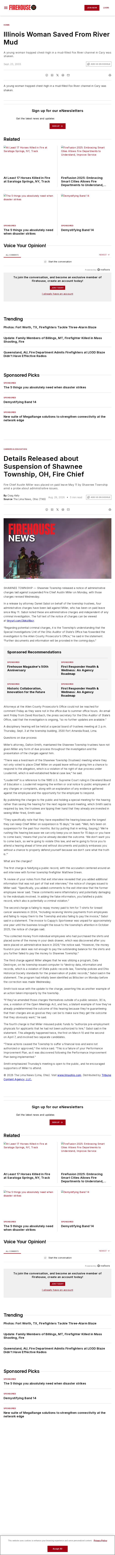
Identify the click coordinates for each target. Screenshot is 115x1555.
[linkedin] (52, 75)
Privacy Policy (100, 1540)
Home (6, 25)
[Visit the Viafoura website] (103, 269)
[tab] (12, 254)
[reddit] (62, 75)
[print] (109, 75)
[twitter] (57, 75)
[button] (6, 8)
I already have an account (57, 293)
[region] (57, 262)
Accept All (57, 1549)
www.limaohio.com (69, 1098)
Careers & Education (15, 449)
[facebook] (46, 75)
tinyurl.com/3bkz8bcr (20, 620)
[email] (68, 75)
